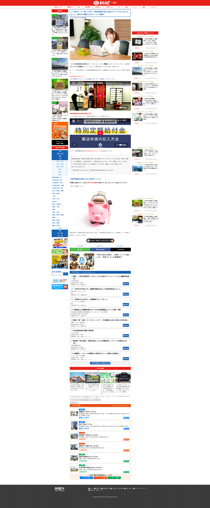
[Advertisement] (145, 20)
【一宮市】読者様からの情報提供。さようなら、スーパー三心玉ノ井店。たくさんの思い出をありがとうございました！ (150, 72)
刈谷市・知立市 (56, 212)
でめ (76, 402)
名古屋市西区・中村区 (57, 182)
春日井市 (54, 201)
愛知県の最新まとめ (57, 177)
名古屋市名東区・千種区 (58, 185)
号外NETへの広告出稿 (117, 488)
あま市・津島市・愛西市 (58, 190)
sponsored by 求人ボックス (89, 272)
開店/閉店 (87, 7)
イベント (135, 7)
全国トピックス (58, 7)
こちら (81, 186)
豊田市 (53, 209)
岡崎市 (53, 217)
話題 (126, 7)
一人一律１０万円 (74, 400)
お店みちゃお (109, 7)
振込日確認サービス (87, 400)
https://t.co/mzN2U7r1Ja (78, 166)
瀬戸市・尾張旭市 (56, 204)
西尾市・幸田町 (56, 220)
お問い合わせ (129, 488)
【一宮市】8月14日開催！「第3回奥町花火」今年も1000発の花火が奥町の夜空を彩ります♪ (150, 55)
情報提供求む (106, 488)
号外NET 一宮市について (96, 490)
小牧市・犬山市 (56, 198)
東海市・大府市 (56, 206)
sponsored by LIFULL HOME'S (121, 405)
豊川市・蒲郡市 (56, 223)
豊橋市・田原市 (56, 225)
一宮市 (114, 3)
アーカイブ (153, 7)
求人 (79, 7)
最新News (70, 7)
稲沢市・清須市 (56, 193)
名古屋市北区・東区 (57, 180)
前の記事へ (80, 246)
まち (119, 7)
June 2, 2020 (109, 170)
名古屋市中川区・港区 (57, 188)
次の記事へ (120, 246)
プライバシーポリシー (140, 488)
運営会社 (98, 488)
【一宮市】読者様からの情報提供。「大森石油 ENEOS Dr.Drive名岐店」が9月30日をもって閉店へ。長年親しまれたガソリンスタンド (60, 31)
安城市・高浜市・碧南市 (58, 214)
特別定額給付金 (97, 400)
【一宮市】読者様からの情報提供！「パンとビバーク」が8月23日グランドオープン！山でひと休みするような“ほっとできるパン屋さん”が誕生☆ (150, 204)
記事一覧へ (100, 246)
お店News (98, 7)
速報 (144, 7)
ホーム (92, 488)
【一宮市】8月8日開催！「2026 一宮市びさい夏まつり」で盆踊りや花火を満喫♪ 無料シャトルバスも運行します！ (150, 102)
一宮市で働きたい (76, 272)
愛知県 (85, 17)
